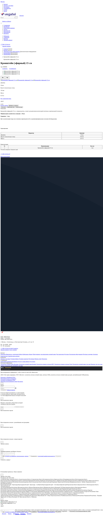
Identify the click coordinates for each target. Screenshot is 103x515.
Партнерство (7, 30)
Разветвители (4, 356)
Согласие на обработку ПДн (8, 380)
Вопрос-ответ (38, 359)
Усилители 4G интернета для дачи (14, 365)
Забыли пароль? (11, 390)
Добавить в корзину (13, 105)
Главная (6, 49)
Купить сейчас (4, 105)
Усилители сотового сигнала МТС (45, 364)
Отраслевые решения (9, 28)
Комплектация (19, 107)
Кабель (20, 354)
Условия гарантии (23, 359)
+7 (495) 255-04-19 (5, 44)
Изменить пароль (19, 406)
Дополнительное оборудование (12, 51)
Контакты (6, 33)
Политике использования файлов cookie (80, 511)
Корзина (6, 38)
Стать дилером (13, 349)
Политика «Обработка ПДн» (8, 377)
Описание (3, 107)
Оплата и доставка (8, 5)
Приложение (7, 32)
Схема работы (25, 361)
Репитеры (3, 354)
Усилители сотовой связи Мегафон (10, 364)
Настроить (20, 381)
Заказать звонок (5, 349)
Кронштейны (7, 53)
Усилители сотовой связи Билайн (27, 364)
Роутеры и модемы (88, 354)
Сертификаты (7, 8)
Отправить (3, 390)
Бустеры (66, 354)
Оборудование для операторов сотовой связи (44, 354)
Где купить (32, 361)
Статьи (5, 9)
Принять (17, 514)
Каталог (6, 4)
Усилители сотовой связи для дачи (81, 364)
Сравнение (6, 37)
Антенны (95, 354)
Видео (5, 11)
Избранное (6, 36)
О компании (7, 25)
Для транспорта (60, 354)
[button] (26, 514)
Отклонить (23, 514)
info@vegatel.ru (14, 348)
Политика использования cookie (9, 381)
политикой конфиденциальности (46, 456)
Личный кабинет (8, 40)
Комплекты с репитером (12, 354)
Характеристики (10, 107)
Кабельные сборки (27, 354)
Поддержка (6, 7)
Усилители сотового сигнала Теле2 (63, 364)
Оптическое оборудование (76, 354)
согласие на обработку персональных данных (16, 456)
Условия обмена (14, 359)
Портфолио (7, 26)
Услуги (5, 29)
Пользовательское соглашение (8, 378)
